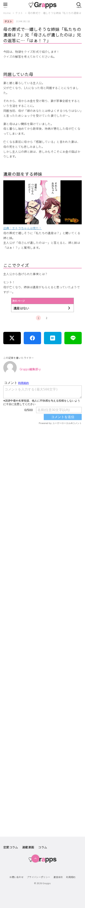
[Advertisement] (42, 607)
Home (7, 13)
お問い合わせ (16, 877)
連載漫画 (28, 847)
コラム (42, 847)
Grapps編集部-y (30, 369)
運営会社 (58, 877)
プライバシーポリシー (38, 877)
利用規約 (70, 877)
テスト (19, 13)
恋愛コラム (10, 847)
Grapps (46, 883)
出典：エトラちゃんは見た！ (22, 228)
